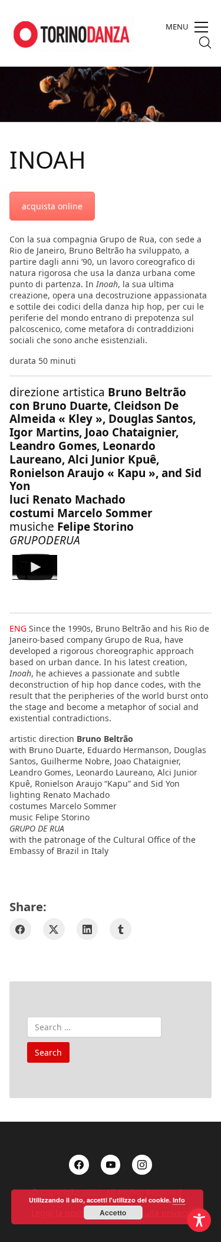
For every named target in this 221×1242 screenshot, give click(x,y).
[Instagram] (142, 1165)
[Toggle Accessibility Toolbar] (199, 1220)
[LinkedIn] (87, 929)
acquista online (52, 206)
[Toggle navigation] (187, 27)
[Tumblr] (120, 929)
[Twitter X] (54, 929)
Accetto (113, 1212)
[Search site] (205, 42)
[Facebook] (20, 929)
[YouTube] (111, 1165)
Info (179, 1199)
